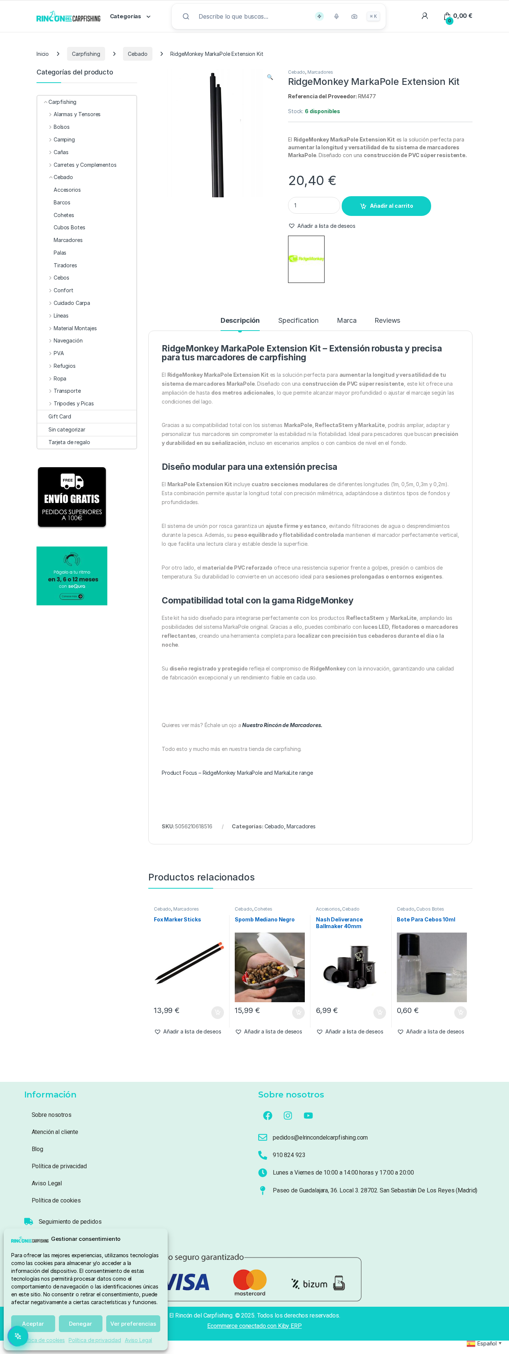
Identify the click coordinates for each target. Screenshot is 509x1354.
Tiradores (65, 265)
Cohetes (263, 909)
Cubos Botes (430, 909)
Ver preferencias (133, 1323)
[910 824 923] (262, 1155)
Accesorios (328, 909)
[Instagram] (288, 1115)
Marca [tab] (346, 320)
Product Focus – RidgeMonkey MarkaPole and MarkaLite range (237, 773)
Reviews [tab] (387, 320)
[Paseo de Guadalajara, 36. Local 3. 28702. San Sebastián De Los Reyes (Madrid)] (262, 1190)
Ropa (60, 378)
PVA (59, 353)
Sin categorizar (66, 429)
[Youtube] (308, 1115)
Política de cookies (42, 1340)
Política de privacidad (95, 1340)
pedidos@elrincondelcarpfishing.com (320, 1137)
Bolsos (62, 127)
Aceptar (33, 1323)
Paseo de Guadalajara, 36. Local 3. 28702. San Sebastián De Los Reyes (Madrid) (375, 1190)
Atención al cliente (55, 1131)
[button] (270, 77)
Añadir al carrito (391, 206)
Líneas (61, 315)
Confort (63, 290)
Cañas (61, 152)
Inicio (43, 54)
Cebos (61, 277)
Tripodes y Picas (74, 403)
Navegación (68, 340)
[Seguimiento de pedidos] (28, 1221)
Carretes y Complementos (85, 165)
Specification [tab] (298, 320)
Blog (37, 1149)
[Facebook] (267, 1115)
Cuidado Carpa (72, 303)
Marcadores (320, 72)
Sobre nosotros (52, 1114)
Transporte (67, 391)
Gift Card (59, 416)
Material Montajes (75, 328)
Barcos (62, 202)
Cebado (137, 54)
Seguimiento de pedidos (70, 1221)
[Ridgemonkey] (306, 259)
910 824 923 (289, 1155)
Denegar (80, 1323)
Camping (64, 139)
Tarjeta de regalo (69, 442)
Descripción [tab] (240, 320)
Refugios (65, 366)
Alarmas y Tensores (77, 114)
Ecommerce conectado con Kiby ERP (254, 1325)
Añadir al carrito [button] (216, 1012)
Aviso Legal (138, 1340)
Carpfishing (86, 54)
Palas (60, 252)
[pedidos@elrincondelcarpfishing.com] (262, 1137)
